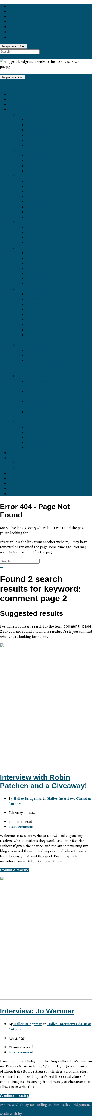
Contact (15, 473)
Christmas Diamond (42, 202)
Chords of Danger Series (38, 150)
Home (14, 94)
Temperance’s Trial (42, 294)
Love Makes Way (40, 140)
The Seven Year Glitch (45, 263)
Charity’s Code (38, 304)
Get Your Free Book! (26, 453)
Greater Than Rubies (44, 186)
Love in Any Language (45, 120)
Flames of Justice (41, 284)
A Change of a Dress (43, 268)
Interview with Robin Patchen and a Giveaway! (43, 781)
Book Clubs (18, 484)
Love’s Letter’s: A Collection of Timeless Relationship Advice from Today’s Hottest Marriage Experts (55, 366)
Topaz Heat (35, 197)
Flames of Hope (39, 279)
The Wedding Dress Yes (46, 448)
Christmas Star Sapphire (47, 207)
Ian (28, 227)
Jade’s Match (37, 212)
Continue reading (14, 870)
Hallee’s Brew (20, 478)
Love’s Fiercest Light (43, 145)
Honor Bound (37, 125)
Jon (29, 238)
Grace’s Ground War (43, 314)
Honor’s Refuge (39, 135)
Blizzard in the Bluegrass (47, 258)
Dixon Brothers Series (36, 222)
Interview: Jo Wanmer (37, 1011)
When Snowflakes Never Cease (53, 437)
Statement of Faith (33, 468)
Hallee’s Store (21, 104)
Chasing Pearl (38, 217)
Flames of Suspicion (43, 273)
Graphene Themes (37, 1113)
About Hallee (20, 458)
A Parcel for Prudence (44, 309)
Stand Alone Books (33, 345)
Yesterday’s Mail (39, 432)
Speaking (17, 489)
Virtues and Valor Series (37, 289)
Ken (29, 243)
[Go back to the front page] (0, 71)
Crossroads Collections (37, 422)
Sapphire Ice (36, 181)
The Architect (37, 156)
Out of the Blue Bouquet (46, 427)
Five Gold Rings (39, 443)
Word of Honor (38, 130)
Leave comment (21, 826)
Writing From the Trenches (48, 355)
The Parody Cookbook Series (42, 376)
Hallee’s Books (21, 109)
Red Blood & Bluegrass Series (43, 248)
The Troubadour (39, 166)
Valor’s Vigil (36, 330)
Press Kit (25, 463)
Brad (30, 232)
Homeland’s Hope (41, 299)
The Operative (38, 161)
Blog (12, 99)
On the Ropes (37, 350)
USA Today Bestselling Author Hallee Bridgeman (41, 85)
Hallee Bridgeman (27, 798)
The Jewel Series (32, 176)
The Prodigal (36, 171)
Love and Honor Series (36, 115)
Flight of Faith (37, 325)
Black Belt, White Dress (46, 253)
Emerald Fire (37, 191)
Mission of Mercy (40, 320)
